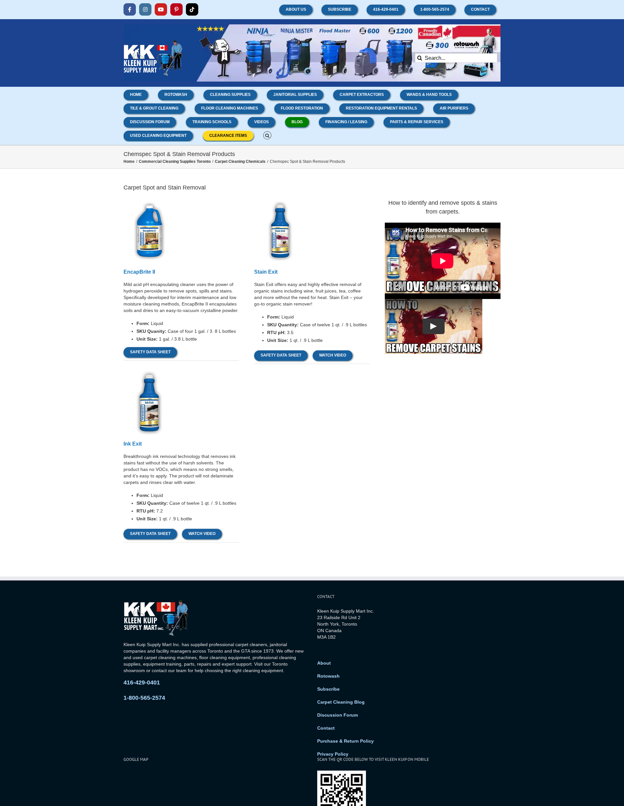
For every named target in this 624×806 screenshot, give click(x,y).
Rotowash (328, 676)
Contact (326, 728)
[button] (267, 135)
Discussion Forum (337, 715)
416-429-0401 (142, 682)
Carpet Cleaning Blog (341, 702)
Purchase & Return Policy (345, 741)
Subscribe (328, 689)
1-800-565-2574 (144, 698)
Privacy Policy (332, 754)
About (324, 663)
